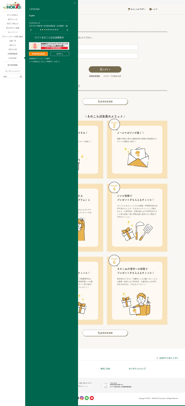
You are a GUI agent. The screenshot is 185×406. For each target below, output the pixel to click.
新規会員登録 (94, 76)
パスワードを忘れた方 (112, 76)
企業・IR (12, 41)
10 (57, 29)
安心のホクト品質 (12, 28)
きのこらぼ (13, 49)
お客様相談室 (12, 54)
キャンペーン (12, 32)
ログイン (60, 54)
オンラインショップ (12, 71)
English (32, 16)
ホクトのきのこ (12, 15)
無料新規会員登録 (38, 54)
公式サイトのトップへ (168, 358)
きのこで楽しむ (12, 24)
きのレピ (12, 45)
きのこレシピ (12, 19)
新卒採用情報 (12, 65)
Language (12, 58)
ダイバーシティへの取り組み (12, 37)
